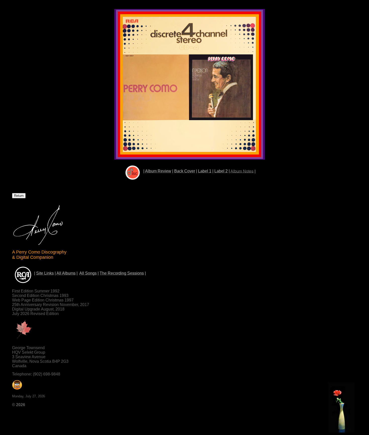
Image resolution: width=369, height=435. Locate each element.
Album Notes (242, 171)
